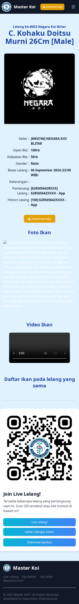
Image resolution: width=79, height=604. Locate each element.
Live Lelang (10, 577)
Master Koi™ (22, 595)
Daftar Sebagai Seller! (39, 532)
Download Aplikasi (39, 542)
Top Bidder (29, 577)
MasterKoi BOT (13, 581)
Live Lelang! (40, 522)
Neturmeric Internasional (39, 599)
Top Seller (46, 577)
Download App (53, 6)
